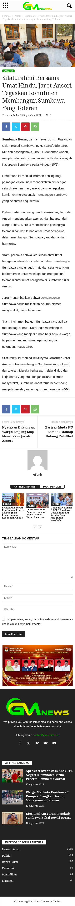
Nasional (7, 880)
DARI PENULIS (52, 486)
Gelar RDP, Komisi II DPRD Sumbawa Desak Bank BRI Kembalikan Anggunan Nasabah (61, 514)
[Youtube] (55, 743)
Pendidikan (9, 874)
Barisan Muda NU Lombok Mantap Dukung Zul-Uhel (59, 432)
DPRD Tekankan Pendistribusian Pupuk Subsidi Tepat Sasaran (35, 513)
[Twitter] (16, 126)
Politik (18, 16)
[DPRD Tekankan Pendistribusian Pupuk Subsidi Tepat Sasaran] (37, 500)
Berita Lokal (10, 862)
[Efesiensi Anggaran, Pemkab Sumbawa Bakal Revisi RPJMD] (12, 818)
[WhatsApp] (35, 126)
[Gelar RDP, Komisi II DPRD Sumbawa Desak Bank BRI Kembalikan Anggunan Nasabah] (62, 499)
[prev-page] (35, 527)
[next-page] (40, 527)
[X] (29, 743)
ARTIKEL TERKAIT (25, 486)
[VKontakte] (46, 743)
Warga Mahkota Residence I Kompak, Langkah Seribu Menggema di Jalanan (47, 796)
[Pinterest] (25, 126)
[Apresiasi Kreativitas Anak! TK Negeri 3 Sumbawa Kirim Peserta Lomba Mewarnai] (12, 775)
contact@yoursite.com (46, 735)
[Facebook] (6, 126)
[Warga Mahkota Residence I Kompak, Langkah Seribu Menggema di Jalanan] (12, 797)
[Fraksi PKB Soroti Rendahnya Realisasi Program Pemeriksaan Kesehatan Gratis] (13, 499)
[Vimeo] (38, 743)
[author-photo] (37, 460)
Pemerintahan (11, 849)
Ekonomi (8, 868)
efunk (14, 115)
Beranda (6, 16)
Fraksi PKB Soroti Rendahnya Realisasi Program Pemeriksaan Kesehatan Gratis (13, 512)
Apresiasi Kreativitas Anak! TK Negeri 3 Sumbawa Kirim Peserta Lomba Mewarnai (49, 775)
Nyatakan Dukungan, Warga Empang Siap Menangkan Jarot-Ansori (18, 434)
